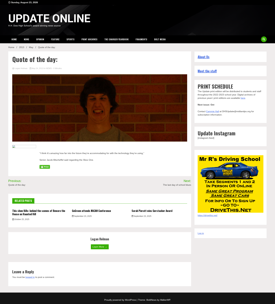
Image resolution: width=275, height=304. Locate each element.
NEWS (26, 39)
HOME (14, 39)
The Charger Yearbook (116, 39)
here (243, 98)
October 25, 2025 (21, 219)
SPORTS (70, 39)
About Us (203, 56)
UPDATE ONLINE (49, 18)
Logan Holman (21, 68)
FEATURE (55, 39)
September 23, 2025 (83, 216)
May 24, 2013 (37, 68)
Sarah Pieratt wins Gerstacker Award (152, 211)
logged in (30, 277)
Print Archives (89, 39)
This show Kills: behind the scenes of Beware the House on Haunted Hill (38, 212)
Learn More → (99, 246)
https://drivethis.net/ (207, 215)
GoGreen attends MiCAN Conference (91, 211)
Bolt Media (160, 39)
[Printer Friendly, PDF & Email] (44, 166)
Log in (201, 233)
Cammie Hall (212, 111)
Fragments (141, 39)
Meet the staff (207, 71)
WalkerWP (165, 300)
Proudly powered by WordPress (120, 300)
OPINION (40, 39)
